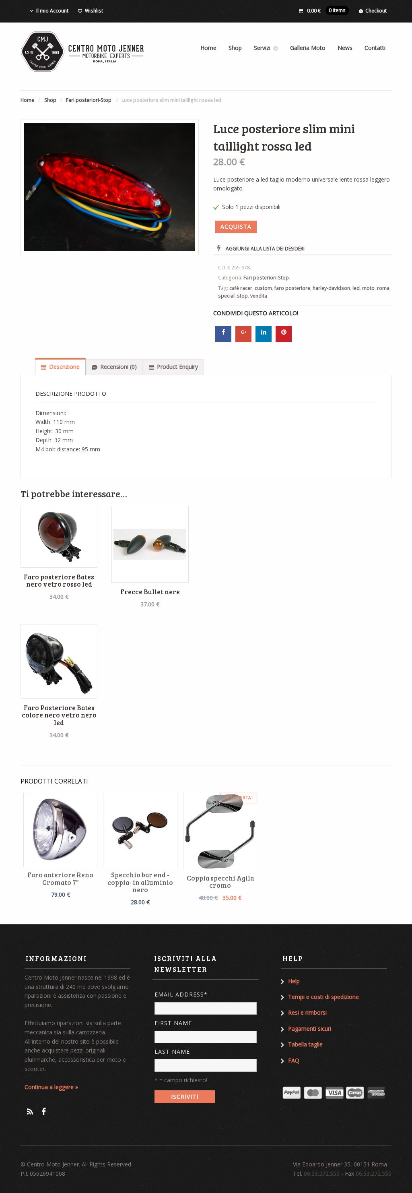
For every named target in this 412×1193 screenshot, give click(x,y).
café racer (240, 288)
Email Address (181, 994)
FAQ (293, 1060)
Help (294, 981)
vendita (258, 295)
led (356, 288)
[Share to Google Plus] (243, 340)
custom (263, 288)
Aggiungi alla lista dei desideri (265, 248)
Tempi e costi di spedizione (323, 997)
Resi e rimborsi (307, 1012)
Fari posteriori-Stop (88, 100)
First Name (173, 1023)
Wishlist (94, 10)
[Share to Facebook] (223, 340)
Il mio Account (52, 10)
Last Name (172, 1051)
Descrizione (64, 366)
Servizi (262, 48)
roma (383, 288)
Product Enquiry (177, 366)
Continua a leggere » (51, 1087)
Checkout (376, 10)
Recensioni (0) (118, 366)
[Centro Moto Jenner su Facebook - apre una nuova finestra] (43, 1111)
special (226, 295)
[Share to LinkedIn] (263, 340)
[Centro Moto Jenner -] (83, 51)
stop (242, 295)
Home (208, 48)
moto (368, 288)
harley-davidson (331, 288)
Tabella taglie (305, 1044)
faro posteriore (292, 288)
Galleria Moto (307, 48)
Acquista (235, 226)
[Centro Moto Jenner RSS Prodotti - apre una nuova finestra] (30, 1111)
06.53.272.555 (322, 1173)
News (345, 48)
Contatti (375, 48)
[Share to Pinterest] (284, 340)
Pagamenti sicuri (309, 1028)
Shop (235, 48)
